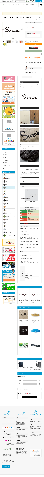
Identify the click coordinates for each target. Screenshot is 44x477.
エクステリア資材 (8, 235)
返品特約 (29, 53)
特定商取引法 (36, 4)
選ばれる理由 (4, 152)
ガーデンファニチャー (9, 213)
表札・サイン (8, 187)
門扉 (6, 184)
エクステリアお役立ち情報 (22, 4)
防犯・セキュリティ (8, 232)
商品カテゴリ (13, 4)
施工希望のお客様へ (5, 162)
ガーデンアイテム (8, 222)
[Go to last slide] (3, 29)
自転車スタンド (8, 203)
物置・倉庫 (7, 216)
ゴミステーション (8, 219)
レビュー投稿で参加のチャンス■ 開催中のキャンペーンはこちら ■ (22, 13)
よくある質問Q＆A (32, 4)
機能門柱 (7, 181)
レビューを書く (29, 397)
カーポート (7, 197)
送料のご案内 (4, 157)
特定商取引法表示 (6, 466)
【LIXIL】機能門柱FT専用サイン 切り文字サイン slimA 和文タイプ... (27, 367)
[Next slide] (22, 29)
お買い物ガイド (17, 4)
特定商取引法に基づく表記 (6, 165)
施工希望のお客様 (37, 53)
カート (39, 1)
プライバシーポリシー (6, 168)
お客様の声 (27, 4)
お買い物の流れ (5, 154)
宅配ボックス (8, 178)
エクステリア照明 (8, 194)
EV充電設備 (7, 229)
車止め (7, 200)
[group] (12, 29)
